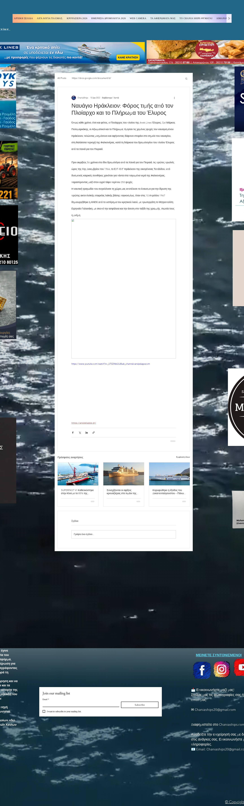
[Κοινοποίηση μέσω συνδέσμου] (93, 432)
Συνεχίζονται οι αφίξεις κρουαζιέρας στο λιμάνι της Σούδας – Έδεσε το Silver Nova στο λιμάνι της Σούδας (123, 492)
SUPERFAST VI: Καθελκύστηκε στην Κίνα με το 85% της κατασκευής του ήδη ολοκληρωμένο (77, 492)
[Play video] (123, 391)
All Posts (61, 78)
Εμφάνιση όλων (183, 457)
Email (46, 699)
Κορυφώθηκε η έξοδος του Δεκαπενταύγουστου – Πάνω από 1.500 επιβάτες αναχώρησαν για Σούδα (168, 492)
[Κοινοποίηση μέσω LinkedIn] (86, 432)
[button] (186, 78)
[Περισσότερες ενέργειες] (174, 98)
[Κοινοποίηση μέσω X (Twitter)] (79, 432)
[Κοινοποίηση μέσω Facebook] (72, 432)
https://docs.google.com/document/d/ (91, 78)
